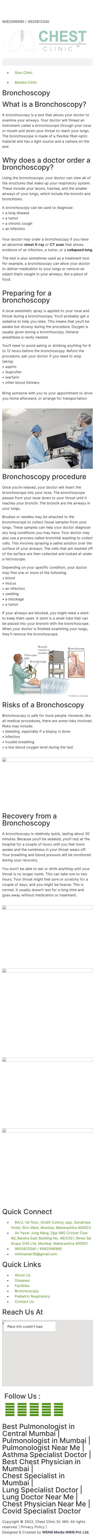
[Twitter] (58, 1409)
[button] (47, 62)
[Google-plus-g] (9, 1409)
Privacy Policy (33, 1527)
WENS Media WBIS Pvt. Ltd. (65, 1532)
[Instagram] (46, 1409)
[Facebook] (34, 1409)
